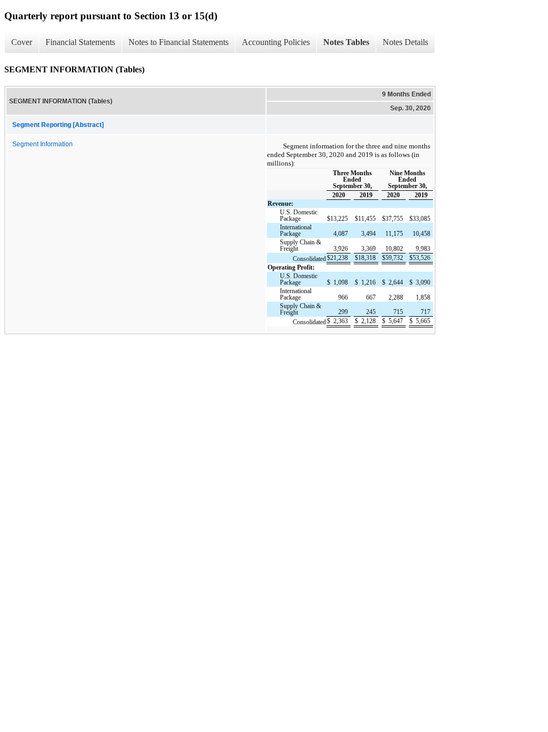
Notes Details (405, 42)
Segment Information (42, 144)
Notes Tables (346, 42)
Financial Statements (80, 42)
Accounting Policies (276, 42)
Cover (21, 42)
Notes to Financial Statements (178, 42)
